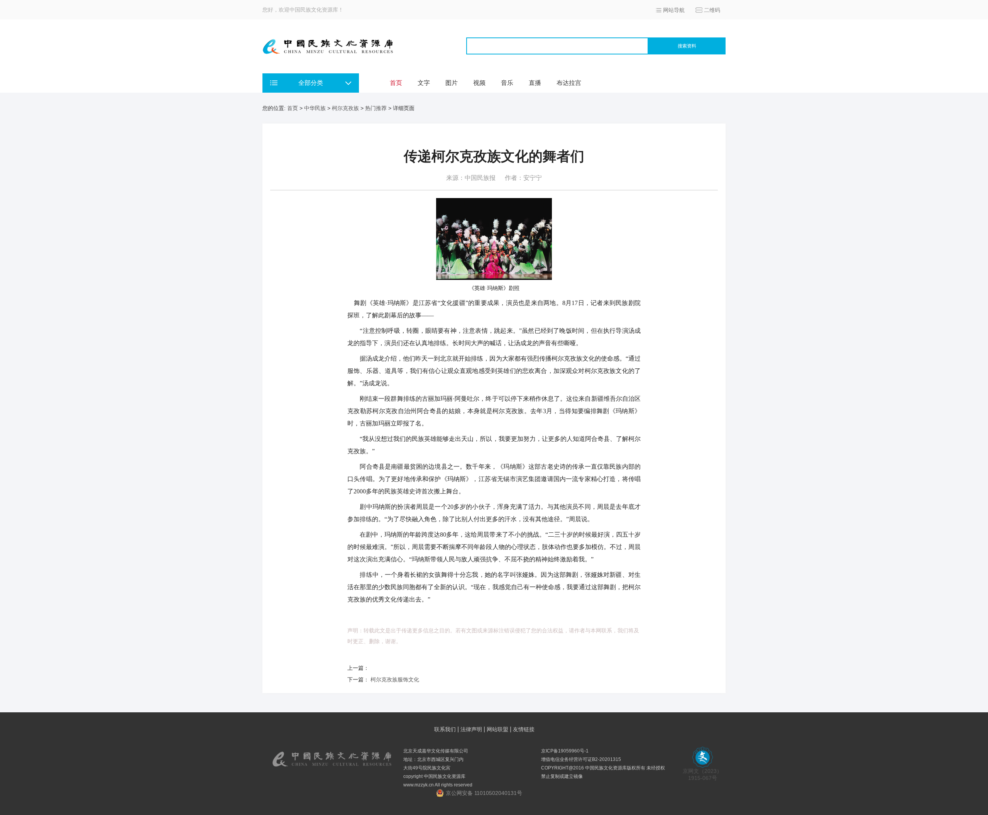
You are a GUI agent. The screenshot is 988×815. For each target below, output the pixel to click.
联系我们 (445, 729)
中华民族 (315, 108)
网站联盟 (497, 729)
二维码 (712, 10)
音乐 (507, 83)
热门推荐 (376, 108)
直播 (535, 83)
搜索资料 (687, 46)
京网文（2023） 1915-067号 (702, 774)
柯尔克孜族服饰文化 (394, 679)
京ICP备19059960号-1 (565, 751)
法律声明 (471, 729)
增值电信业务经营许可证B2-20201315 (581, 759)
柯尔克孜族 (345, 108)
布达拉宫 (569, 83)
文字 (424, 83)
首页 (396, 83)
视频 (479, 83)
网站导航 (674, 10)
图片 (451, 83)
